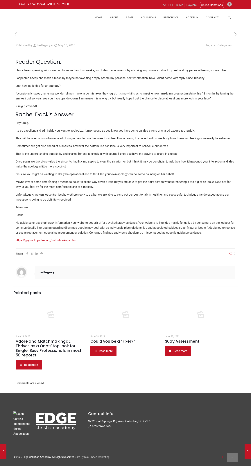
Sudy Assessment (182, 341)
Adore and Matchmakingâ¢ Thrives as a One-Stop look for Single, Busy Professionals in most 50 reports (48, 348)
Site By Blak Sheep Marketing (93, 457)
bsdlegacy (43, 45)
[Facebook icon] (222, 457)
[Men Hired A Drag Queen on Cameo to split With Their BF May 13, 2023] (3, 451)
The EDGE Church (172, 5)
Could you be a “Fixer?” (112, 341)
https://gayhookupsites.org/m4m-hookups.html (46, 240)
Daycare (191, 5)
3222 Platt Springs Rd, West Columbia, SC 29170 (119, 421)
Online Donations (212, 5)
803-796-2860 (59, 4)
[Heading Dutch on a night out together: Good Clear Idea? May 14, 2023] (248, 451)
